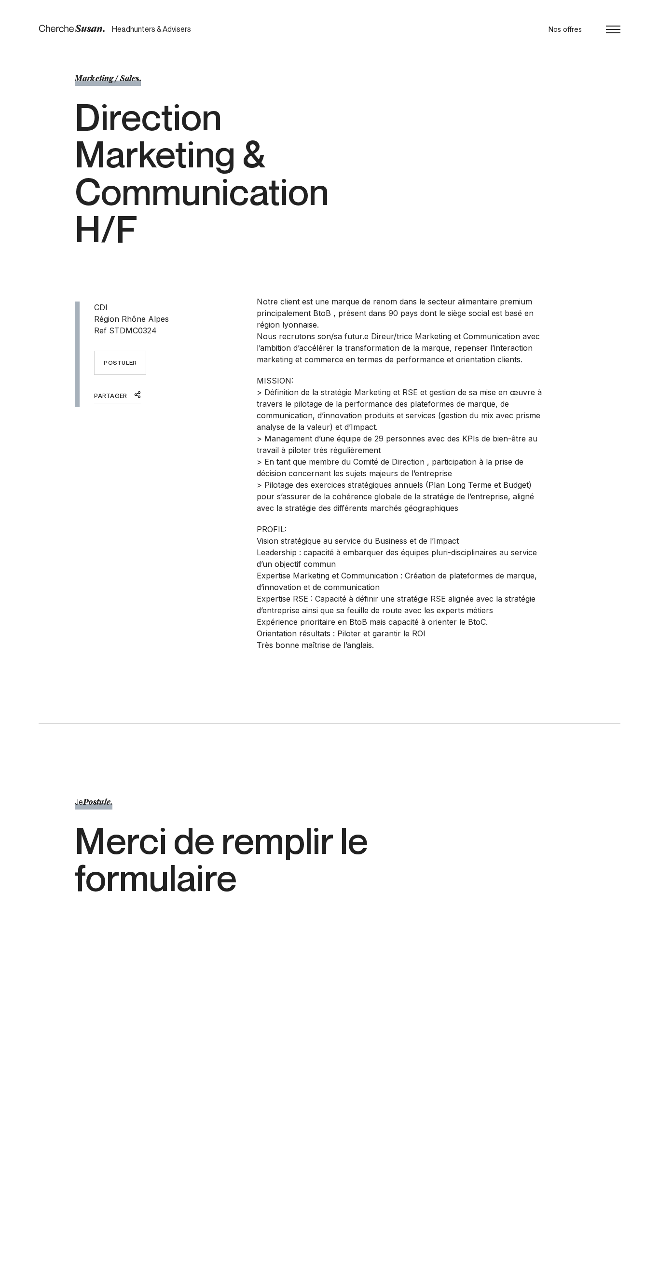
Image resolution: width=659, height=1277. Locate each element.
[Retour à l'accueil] (72, 29)
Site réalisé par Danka (585, 1267)
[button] (613, 29)
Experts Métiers (318, 1152)
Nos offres (565, 29)
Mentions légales (132, 1267)
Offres (434, 1152)
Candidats (309, 1173)
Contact (436, 1162)
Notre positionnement (327, 1162)
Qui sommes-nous (321, 1184)
